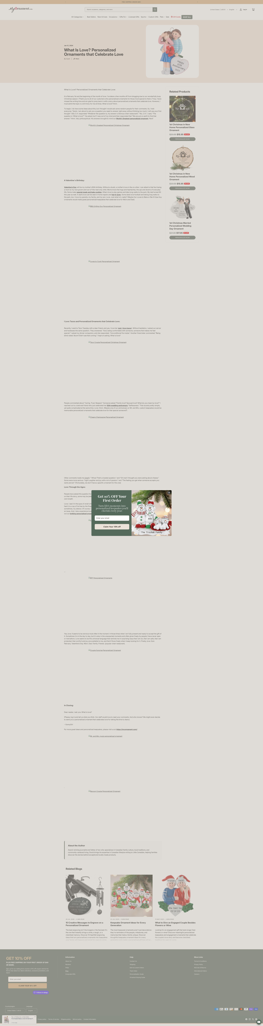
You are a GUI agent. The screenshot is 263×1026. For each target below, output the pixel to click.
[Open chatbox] (258, 1022)
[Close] (169, 492)
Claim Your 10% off (112, 526)
